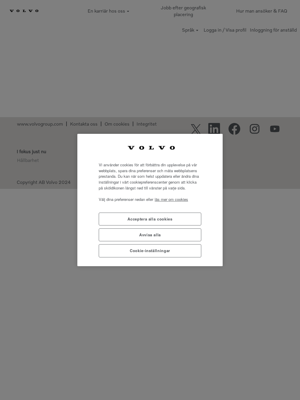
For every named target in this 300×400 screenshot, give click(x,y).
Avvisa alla (150, 234)
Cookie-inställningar (150, 250)
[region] (150, 200)
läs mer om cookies (171, 199)
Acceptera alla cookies (149, 219)
